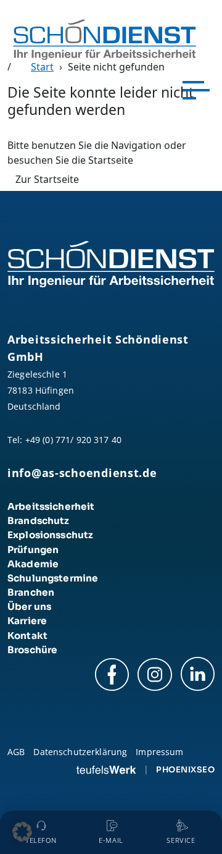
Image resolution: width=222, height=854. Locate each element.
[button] (22, 832)
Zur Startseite (47, 179)
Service (180, 840)
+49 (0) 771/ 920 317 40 (73, 440)
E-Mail (111, 840)
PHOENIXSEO (185, 769)
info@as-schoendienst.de (82, 472)
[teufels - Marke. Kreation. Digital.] (106, 769)
